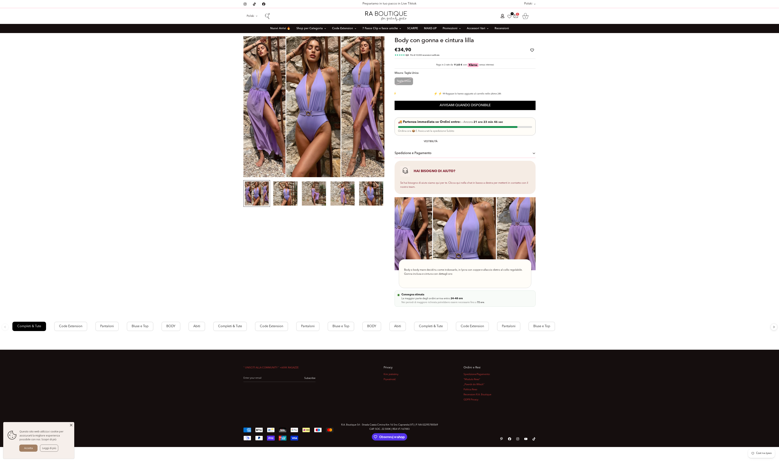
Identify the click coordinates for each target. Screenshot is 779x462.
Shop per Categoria (309, 28)
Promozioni (450, 28)
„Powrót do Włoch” (474, 384)
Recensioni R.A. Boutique (477, 394)
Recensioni (502, 28)
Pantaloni (107, 326)
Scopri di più (48, 439)
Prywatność (390, 379)
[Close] (71, 425)
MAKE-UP (430, 28)
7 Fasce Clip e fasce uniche (380, 28)
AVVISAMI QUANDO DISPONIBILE (465, 105)
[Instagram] (245, 4)
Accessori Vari (476, 28)
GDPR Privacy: (471, 400)
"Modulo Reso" (472, 379)
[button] (525, 16)
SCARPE (412, 28)
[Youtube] (525, 439)
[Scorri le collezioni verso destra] (773, 327)
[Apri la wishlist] (509, 16)
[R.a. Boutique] (389, 16)
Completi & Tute (29, 326)
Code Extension (342, 28)
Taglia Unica (404, 81)
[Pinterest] (501, 439)
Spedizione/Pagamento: (477, 374)
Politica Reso (470, 389)
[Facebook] (263, 4)
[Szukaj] (267, 16)
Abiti (196, 326)
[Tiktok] (254, 4)
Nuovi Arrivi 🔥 (280, 28)
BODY (170, 326)
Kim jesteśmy (391, 374)
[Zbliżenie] (375, 44)
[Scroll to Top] (771, 440)
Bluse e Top (140, 326)
